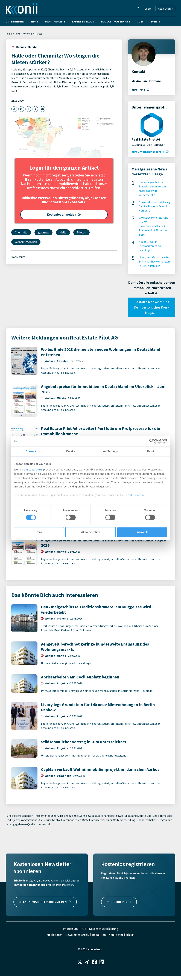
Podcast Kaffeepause (115, 21)
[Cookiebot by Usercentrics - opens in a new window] (151, 441)
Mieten (81, 232)
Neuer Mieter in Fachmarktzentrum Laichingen (150, 246)
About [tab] (150, 451)
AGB (83, 928)
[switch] (71, 517)
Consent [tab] (31, 451)
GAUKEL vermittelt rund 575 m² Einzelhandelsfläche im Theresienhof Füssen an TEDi (153, 226)
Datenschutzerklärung (103, 928)
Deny (39, 532)
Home (9, 33)
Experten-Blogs (83, 21)
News (34, 21)
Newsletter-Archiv (77, 934)
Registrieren (165, 8)
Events (155, 21)
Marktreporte (55, 21)
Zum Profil (138, 90)
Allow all (142, 532)
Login (148, 8)
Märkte (38, 33)
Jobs (140, 21)
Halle (63, 232)
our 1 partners (33, 469)
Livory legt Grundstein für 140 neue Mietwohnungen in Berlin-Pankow (154, 261)
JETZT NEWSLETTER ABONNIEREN (43, 902)
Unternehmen (15, 21)
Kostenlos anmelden (61, 214)
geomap (43, 232)
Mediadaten (54, 934)
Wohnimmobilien (26, 242)
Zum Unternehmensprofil (148, 151)
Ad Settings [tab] (110, 451)
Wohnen (27, 33)
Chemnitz (21, 232)
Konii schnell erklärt (122, 934)
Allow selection (90, 532)
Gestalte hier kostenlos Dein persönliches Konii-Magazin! (152, 307)
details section (134, 494)
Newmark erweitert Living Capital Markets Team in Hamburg (154, 206)
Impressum (18, 257)
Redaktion (99, 934)
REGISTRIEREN (117, 902)
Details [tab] (70, 451)
